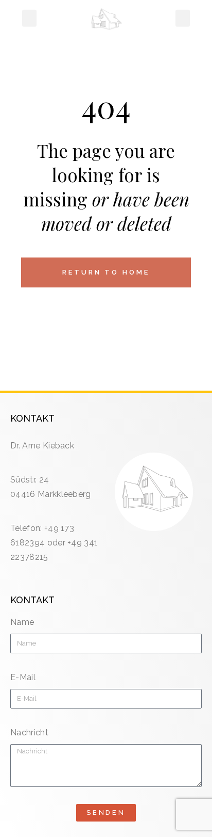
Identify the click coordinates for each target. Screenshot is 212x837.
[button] (29, 17)
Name (22, 622)
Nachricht (29, 732)
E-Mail (23, 677)
